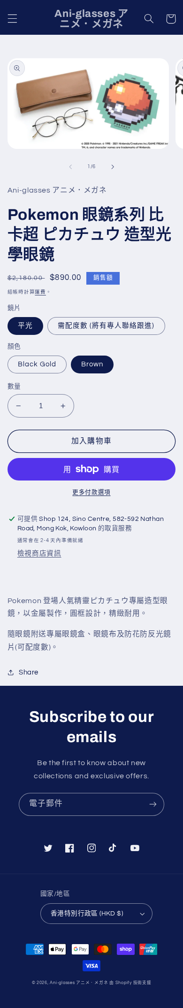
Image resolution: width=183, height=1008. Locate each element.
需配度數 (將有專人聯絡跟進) (106, 325)
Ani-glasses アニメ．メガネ (79, 983)
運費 (40, 292)
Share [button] (28, 672)
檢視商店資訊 (39, 553)
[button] (12, 19)
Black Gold (37, 364)
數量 (14, 386)
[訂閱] (153, 804)
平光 (25, 325)
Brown (92, 364)
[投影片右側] (112, 166)
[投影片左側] (70, 166)
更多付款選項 (91, 492)
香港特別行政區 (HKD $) (87, 913)
